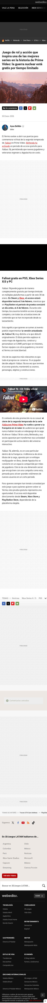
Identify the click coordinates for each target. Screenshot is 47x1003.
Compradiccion (8, 965)
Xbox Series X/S (39, 8)
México (27, 848)
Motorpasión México (31, 989)
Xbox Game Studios (11, 858)
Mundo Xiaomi (8, 923)
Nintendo (16, 40)
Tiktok (33, 822)
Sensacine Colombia (31, 985)
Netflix (7, 40)
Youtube (23, 822)
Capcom (6, 863)
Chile (26, 844)
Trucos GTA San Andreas (29, 813)
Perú (5, 853)
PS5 (40, 598)
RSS (28, 822)
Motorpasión (28, 942)
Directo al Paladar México (12, 989)
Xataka (5, 909)
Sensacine (28, 925)
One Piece (26, 40)
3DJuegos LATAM (30, 978)
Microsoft (28, 858)
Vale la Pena (8, 8)
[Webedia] (41, 2)
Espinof (27, 929)
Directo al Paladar (9, 942)
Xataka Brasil (7, 982)
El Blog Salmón (29, 958)
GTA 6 (36, 40)
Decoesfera (7, 962)
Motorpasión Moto (30, 945)
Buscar (43, 885)
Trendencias (7, 958)
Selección (23, 8)
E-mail (34, 108)
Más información (35, 1000)
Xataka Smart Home (10, 919)
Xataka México (8, 978)
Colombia (7, 848)
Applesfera (7, 916)
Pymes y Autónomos (31, 962)
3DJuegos (28, 909)
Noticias (15, 598)
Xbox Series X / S (29, 598)
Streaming (7, 868)
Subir (37, 896)
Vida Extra (27, 912)
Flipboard (30, 108)
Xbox (43, 40)
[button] (16, 126)
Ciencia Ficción (30, 868)
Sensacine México (30, 982)
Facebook (21, 108)
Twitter (25, 108)
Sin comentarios (11, 108)
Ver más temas (9, 876)
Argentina (7, 844)
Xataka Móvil (7, 912)
